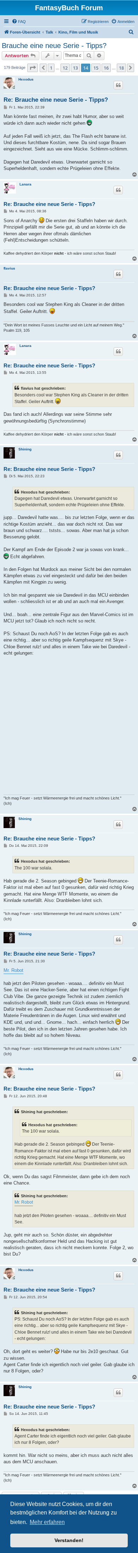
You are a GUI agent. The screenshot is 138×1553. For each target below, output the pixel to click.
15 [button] (95, 68)
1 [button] (51, 68)
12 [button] (65, 68)
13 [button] (75, 68)
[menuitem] (19, 21)
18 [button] (121, 68)
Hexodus (26, 79)
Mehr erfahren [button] (47, 1522)
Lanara (25, 184)
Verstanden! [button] (69, 1540)
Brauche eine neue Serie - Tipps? (54, 45)
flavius (9, 268)
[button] (32, 68)
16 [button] (106, 68)
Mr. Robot (13, 970)
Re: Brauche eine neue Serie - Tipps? (56, 99)
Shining (24, 449)
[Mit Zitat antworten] (118, 85)
